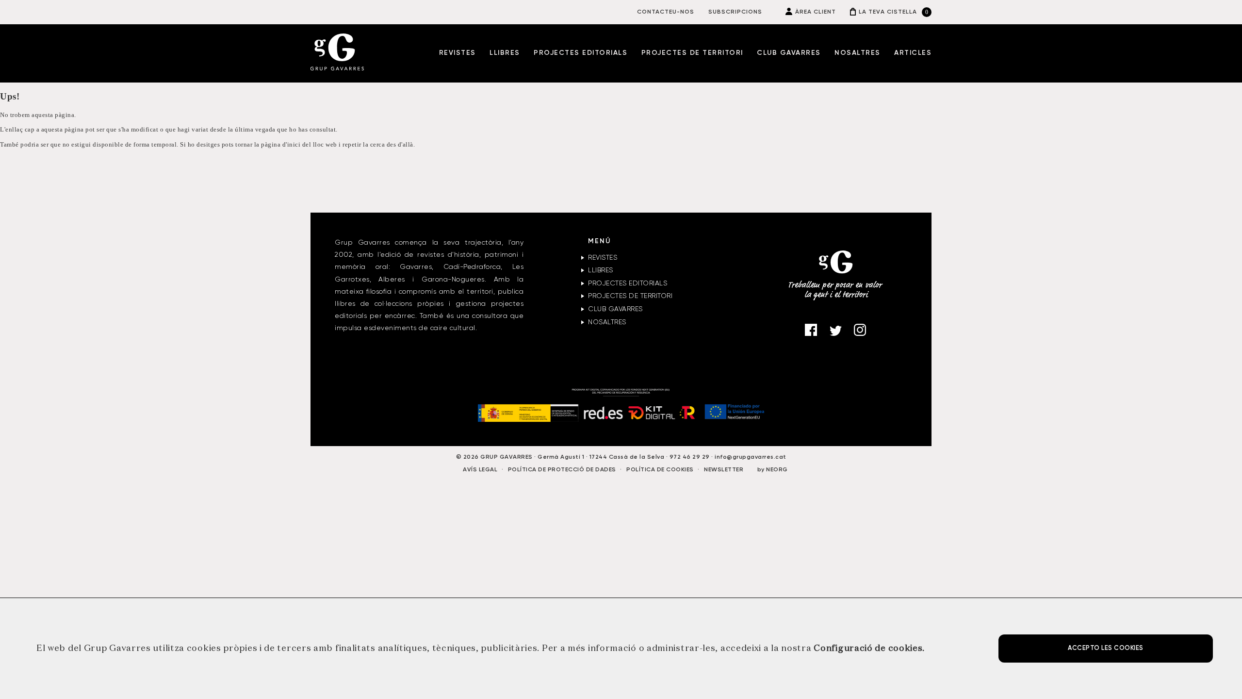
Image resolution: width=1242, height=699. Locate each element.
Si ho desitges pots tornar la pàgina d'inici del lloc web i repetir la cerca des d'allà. (297, 144)
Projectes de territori (692, 53)
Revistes (457, 53)
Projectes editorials (580, 53)
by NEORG (772, 470)
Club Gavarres (789, 53)
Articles (913, 53)
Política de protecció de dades (562, 470)
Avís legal (480, 470)
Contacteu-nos (665, 12)
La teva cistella (888, 12)
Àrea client (815, 12)
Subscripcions (735, 12)
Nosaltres (857, 53)
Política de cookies (660, 470)
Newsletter (723, 470)
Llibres (505, 53)
